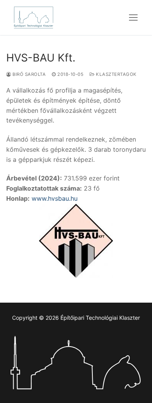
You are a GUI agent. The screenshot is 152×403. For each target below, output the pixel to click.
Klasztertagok (116, 74)
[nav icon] (133, 17)
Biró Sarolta (28, 74)
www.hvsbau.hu (55, 198)
